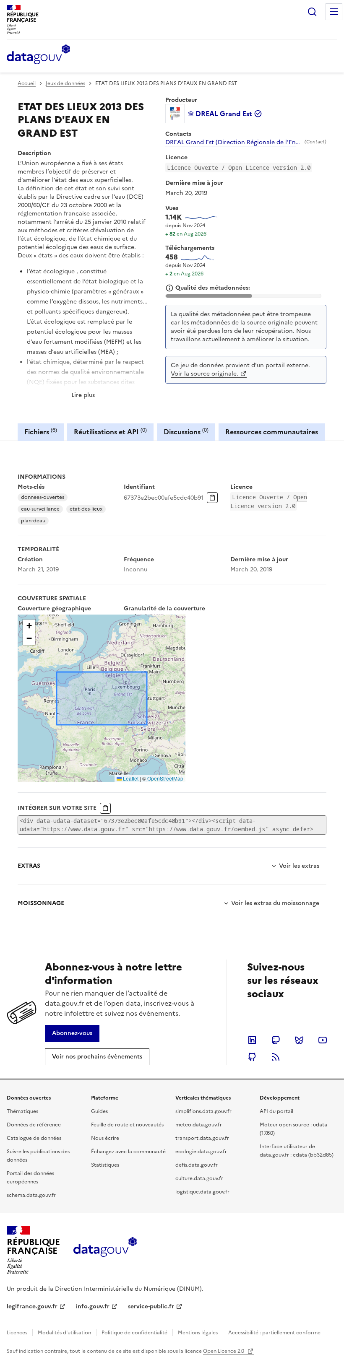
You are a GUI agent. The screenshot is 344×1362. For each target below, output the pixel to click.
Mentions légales (198, 1332)
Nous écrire (105, 1138)
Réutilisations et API (110, 431)
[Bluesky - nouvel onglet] (299, 1040)
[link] (72, 1033)
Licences (17, 1332)
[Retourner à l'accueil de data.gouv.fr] (38, 55)
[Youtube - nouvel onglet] (322, 1040)
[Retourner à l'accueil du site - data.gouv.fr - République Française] (105, 1250)
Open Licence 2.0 (224, 1351)
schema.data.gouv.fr (31, 1195)
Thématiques (22, 1111)
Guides (99, 1111)
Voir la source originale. (204, 373)
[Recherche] (312, 11)
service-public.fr (151, 1306)
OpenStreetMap (165, 778)
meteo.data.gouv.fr (198, 1125)
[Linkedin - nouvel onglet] (252, 1040)
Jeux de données (65, 83)
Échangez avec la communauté (128, 1151)
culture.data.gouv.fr (199, 1178)
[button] (29, 626)
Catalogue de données (34, 1138)
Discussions (186, 431)
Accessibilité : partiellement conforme (274, 1332)
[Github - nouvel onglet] (252, 1056)
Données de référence (34, 1125)
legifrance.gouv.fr (32, 1306)
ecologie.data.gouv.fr (201, 1151)
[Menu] (334, 11)
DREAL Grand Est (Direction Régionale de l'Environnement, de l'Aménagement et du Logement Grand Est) (233, 142)
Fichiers (40, 431)
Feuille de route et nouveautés (127, 1125)
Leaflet (130, 778)
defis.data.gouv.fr (196, 1165)
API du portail (276, 1111)
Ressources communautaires (271, 432)
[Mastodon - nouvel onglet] (275, 1040)
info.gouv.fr (92, 1306)
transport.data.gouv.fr (202, 1138)
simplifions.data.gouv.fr (203, 1111)
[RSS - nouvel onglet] (275, 1056)
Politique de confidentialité (134, 1332)
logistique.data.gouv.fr (202, 1192)
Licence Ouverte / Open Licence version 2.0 (238, 167)
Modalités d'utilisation (64, 1332)
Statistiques (105, 1165)
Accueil (27, 83)
